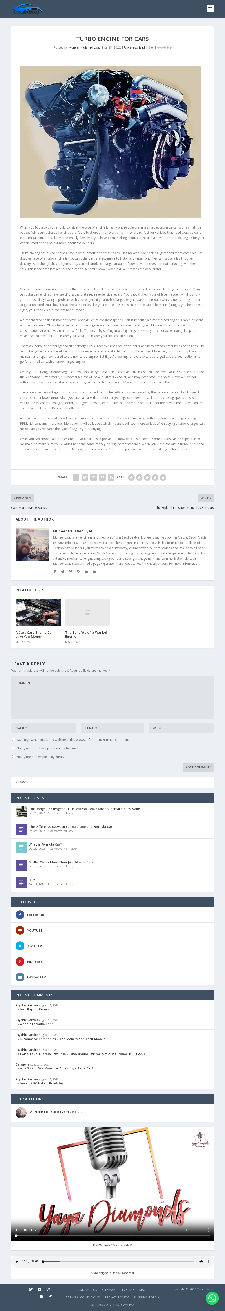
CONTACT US (87, 1290)
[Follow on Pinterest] (48, 1289)
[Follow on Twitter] (30, 1289)
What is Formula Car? (45, 844)
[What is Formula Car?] (21, 847)
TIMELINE (127, 1290)
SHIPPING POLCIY (146, 1297)
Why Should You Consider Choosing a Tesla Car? (56, 1068)
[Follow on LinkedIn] (41, 1296)
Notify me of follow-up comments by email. (47, 748)
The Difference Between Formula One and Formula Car (70, 826)
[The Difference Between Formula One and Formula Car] (21, 829)
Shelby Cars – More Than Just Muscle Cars (61, 862)
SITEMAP (108, 1290)
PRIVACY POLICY (117, 1297)
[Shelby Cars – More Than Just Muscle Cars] (21, 865)
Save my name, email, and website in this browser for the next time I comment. (73, 740)
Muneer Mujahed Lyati (85, 47)
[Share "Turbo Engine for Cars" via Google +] (93, 477)
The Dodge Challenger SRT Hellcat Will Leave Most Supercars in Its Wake (84, 809)
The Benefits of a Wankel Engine (86, 634)
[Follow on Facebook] (21, 1289)
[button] (212, 1298)
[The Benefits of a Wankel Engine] (87, 612)
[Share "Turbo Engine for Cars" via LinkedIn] (111, 477)
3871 (32, 880)
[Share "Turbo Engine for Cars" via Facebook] (76, 477)
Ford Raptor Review (34, 1009)
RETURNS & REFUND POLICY (112, 1305)
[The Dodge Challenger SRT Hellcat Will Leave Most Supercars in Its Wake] (21, 811)
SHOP (143, 1290)
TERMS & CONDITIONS (83, 1297)
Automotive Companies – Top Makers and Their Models (62, 1039)
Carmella (22, 1064)
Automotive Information (63, 849)
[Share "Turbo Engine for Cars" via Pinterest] (102, 477)
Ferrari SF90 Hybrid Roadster (41, 1083)
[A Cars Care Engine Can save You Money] (38, 612)
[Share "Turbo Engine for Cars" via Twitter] (84, 477)
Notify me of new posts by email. (40, 757)
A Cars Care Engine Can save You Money (35, 634)
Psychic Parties (27, 1005)
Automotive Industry (60, 813)
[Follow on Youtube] (39, 1289)
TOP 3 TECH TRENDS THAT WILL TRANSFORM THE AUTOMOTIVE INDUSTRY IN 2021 (82, 1053)
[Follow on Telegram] (50, 1296)
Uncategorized (134, 47)
